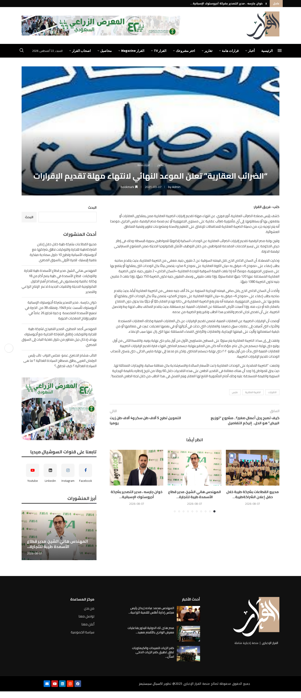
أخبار (251, 51)
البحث (92, 207)
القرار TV (160, 51)
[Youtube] (54, 683)
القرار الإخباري (270, 643)
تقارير (208, 51)
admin (176, 187)
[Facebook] (77, 683)
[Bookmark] (232, 456)
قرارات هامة (230, 51)
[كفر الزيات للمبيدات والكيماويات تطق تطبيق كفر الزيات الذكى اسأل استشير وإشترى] (188, 653)
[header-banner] (102, 26)
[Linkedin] (62, 683)
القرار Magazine (132, 51)
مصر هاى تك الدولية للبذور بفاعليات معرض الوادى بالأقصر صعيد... (151, 630)
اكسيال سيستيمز (151, 684)
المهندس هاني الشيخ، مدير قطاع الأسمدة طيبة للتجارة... (194, 494)
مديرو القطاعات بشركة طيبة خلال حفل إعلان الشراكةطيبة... (252, 494)
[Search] (21, 51)
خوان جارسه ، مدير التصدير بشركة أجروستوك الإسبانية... (226, 3)
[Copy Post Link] (8, 348)
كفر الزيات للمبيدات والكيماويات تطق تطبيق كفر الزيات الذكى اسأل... (153, 652)
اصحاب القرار (81, 51)
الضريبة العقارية (253, 392)
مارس (235, 392)
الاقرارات (272, 392)
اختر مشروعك (185, 51)
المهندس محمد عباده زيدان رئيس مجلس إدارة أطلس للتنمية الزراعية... (151, 610)
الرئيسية (267, 51)
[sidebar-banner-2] (59, 408)
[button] (266, 3)
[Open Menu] (280, 51)
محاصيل (106, 51)
